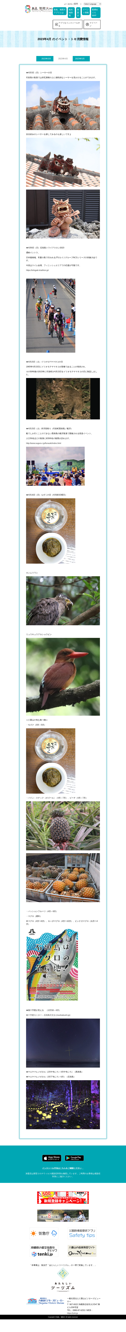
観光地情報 (71, 13)
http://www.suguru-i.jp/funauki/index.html (43, 443)
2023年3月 (46, 59)
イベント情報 (86, 11)
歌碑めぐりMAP (95, 13)
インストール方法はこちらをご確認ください (62, 1168)
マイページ (93, 24)
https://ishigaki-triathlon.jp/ (37, 270)
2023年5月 (80, 59)
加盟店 (78, 13)
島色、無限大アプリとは (60, 11)
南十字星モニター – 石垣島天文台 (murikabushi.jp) (48, 1015)
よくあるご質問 (71, 4)
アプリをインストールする (69, 24)
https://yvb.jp (72, 1313)
